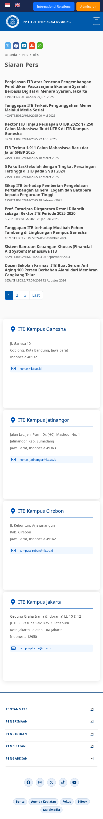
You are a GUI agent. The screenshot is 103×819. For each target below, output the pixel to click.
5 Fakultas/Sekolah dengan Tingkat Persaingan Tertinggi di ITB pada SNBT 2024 (50, 169)
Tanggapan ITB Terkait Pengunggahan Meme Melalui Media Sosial (48, 108)
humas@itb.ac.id (30, 369)
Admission (88, 6)
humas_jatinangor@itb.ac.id (37, 460)
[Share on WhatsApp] (40, 45)
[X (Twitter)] (51, 782)
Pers (25, 54)
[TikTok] (63, 782)
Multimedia (51, 810)
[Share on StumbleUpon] (32, 45)
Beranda (11, 54)
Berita (20, 802)
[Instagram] (40, 782)
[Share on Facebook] (16, 45)
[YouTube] (74, 782)
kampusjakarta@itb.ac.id (35, 648)
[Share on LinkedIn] (24, 45)
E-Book (82, 802)
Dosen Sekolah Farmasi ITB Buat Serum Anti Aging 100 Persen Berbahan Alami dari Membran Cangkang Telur (51, 270)
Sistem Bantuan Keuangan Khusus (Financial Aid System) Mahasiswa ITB (48, 249)
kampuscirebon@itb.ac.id (36, 551)
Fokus (67, 802)
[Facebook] (28, 782)
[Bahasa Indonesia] (8, 4)
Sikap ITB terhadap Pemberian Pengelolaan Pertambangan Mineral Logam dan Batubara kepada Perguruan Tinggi (48, 190)
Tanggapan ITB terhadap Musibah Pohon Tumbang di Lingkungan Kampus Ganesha (46, 230)
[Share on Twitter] (8, 45)
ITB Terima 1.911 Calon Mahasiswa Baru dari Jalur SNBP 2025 (47, 150)
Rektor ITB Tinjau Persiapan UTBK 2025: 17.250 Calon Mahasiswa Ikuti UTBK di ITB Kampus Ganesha (49, 129)
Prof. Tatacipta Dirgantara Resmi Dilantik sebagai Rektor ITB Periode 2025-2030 (44, 211)
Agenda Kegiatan (43, 802)
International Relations (54, 6)
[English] (17, 4)
